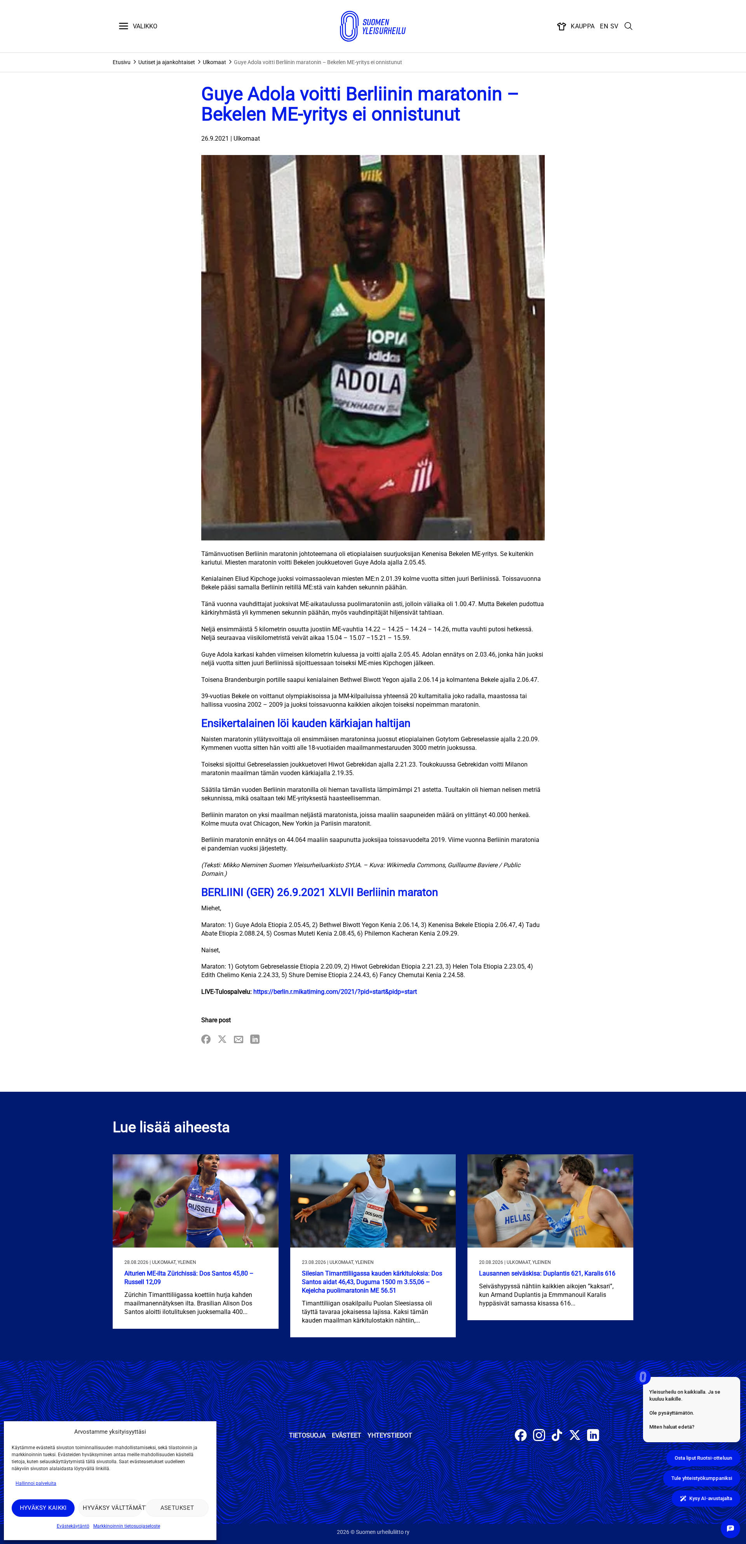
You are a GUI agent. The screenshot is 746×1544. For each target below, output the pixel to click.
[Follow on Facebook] (521, 1436)
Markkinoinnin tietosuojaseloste (126, 1526)
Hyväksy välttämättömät (112, 1507)
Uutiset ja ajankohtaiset (166, 62)
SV (614, 26)
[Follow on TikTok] (557, 1436)
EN (604, 26)
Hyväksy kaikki (43, 1507)
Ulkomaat (214, 62)
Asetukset (177, 1507)
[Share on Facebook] (206, 1040)
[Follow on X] (575, 1436)
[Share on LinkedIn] (255, 1040)
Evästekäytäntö (73, 1526)
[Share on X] (222, 1040)
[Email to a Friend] (238, 1040)
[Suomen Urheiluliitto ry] (373, 26)
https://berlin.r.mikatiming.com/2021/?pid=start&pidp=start (335, 991)
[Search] (628, 26)
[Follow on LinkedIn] (593, 1436)
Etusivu (122, 62)
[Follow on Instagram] (539, 1436)
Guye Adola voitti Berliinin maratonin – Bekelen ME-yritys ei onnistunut (318, 62)
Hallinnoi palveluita (36, 1483)
